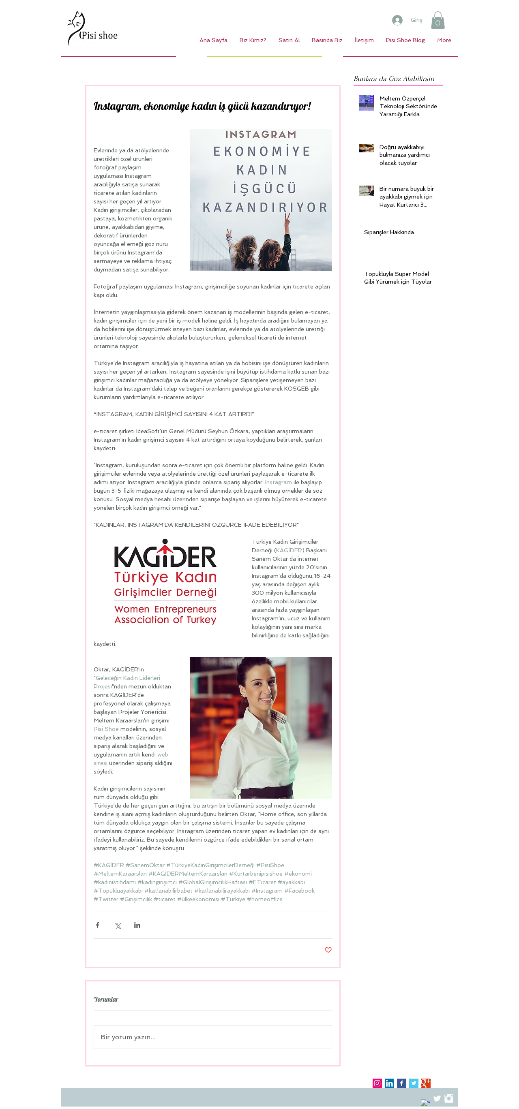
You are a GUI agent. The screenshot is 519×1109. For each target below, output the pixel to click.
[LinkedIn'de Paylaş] (137, 925)
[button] (438, 20)
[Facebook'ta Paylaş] (97, 925)
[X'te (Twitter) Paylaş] (117, 925)
